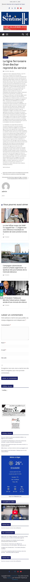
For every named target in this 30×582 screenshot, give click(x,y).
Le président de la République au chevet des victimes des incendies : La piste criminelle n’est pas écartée (13, 441)
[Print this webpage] (1, 297)
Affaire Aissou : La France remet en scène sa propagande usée (14, 448)
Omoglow (3, 547)
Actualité (6, 57)
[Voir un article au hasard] (27, 34)
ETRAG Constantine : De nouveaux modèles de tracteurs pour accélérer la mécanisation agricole (14, 537)
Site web (3, 358)
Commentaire (6, 325)
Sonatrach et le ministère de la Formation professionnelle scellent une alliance (12, 541)
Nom (3, 343)
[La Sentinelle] (3, 34)
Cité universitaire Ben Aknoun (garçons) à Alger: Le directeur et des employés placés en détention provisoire (14, 178)
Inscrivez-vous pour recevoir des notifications (11, 528)
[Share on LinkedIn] (1, 291)
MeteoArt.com (17, 496)
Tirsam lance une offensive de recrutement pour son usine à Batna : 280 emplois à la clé (13, 544)
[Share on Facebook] (1, 284)
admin (12, 71)
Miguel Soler (4, 536)
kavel (2, 540)
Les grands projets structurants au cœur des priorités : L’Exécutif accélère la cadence (13, 551)
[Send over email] (1, 294)
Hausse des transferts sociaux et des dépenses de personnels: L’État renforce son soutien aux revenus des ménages (15, 173)
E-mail (3, 350)
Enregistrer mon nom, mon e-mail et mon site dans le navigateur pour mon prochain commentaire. (15, 370)
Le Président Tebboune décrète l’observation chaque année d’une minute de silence (15, 300)
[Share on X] (1, 287)
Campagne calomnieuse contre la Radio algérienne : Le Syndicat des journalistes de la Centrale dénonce (15, 268)
